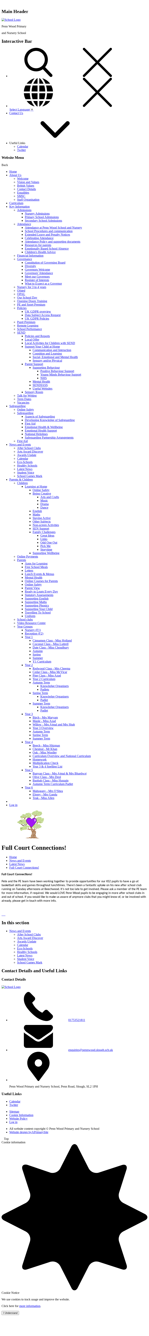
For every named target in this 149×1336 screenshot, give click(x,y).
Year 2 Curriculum (44, 679)
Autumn (38, 651)
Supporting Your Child (39, 609)
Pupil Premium (26, 322)
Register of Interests (37, 280)
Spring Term (40, 693)
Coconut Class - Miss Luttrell (50, 644)
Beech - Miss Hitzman (46, 745)
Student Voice (25, 472)
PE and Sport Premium (31, 304)
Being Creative (42, 493)
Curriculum (16, 203)
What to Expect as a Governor (43, 283)
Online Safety (25, 409)
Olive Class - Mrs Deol (47, 777)
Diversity (30, 266)
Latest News (24, 469)
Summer (38, 658)
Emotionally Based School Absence (47, 248)
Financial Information (30, 255)
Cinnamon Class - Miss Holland (52, 640)
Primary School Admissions (42, 217)
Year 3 (29, 714)
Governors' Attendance (39, 273)
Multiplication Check (45, 763)
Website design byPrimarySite (28, 1132)
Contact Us (16, 113)
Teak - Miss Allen (43, 798)
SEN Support (41, 528)
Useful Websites (42, 388)
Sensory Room (34, 392)
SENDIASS (40, 385)
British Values (25, 185)
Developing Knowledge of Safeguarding (50, 420)
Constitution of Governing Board (45, 262)
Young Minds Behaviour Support (60, 374)
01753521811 (76, 1020)
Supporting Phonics (37, 605)
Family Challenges (44, 532)
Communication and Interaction (52, 350)
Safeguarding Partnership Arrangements (49, 437)
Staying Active (42, 518)
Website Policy (18, 1118)
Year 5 (29, 770)
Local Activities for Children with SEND (50, 343)
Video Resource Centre (31, 623)
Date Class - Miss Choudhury (51, 647)
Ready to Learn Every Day (41, 591)
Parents (21, 560)
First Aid (30, 423)
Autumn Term (41, 682)
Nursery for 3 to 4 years (31, 287)
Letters (29, 570)
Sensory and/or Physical (47, 360)
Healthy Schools (27, 465)
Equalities (23, 192)
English (37, 511)
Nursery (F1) (33, 630)
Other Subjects (42, 521)
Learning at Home (36, 486)
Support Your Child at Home (42, 346)
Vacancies (23, 402)
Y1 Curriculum (42, 661)
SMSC (21, 196)
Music (44, 500)
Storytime (46, 549)
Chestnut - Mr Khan (45, 749)
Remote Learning (27, 325)
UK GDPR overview (38, 311)
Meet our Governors (37, 276)
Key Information (19, 206)
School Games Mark (29, 476)
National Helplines (36, 434)
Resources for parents (38, 245)
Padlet (44, 700)
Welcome (23, 178)
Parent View (32, 588)
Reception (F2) (34, 633)
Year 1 (29, 637)
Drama (44, 504)
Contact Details (26, 189)
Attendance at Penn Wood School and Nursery (53, 227)
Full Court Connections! (24, 867)
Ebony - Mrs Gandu (45, 794)
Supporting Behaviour (46, 367)
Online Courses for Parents (41, 581)
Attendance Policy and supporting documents (52, 241)
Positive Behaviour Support (57, 371)
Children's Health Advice (40, 252)
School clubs (25, 619)
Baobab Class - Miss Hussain (50, 780)
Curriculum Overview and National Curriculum (62, 756)
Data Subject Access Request (43, 315)
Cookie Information (21, 1115)
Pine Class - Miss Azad (47, 675)
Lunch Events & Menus (39, 574)
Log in (13, 805)
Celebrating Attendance (39, 238)
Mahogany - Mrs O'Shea (48, 791)
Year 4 (29, 742)
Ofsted (21, 290)
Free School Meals (36, 567)
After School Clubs (29, 448)
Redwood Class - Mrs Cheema (51, 668)
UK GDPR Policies (37, 318)
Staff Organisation (28, 199)
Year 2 (29, 665)
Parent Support (34, 364)
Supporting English (37, 598)
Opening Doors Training (32, 301)
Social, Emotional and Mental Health (55, 357)
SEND (21, 332)
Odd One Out (48, 542)
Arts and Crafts (49, 497)
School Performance (29, 329)
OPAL (21, 294)
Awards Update (26, 455)
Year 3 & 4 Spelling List (47, 766)
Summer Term (41, 703)
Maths (36, 514)
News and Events (20, 444)
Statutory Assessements (39, 595)
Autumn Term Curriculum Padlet (53, 784)
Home (13, 171)
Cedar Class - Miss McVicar (50, 672)
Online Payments (27, 556)
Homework (40, 759)
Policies (22, 308)
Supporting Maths (36, 602)
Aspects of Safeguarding (40, 416)
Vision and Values (28, 182)
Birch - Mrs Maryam (45, 717)
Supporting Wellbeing (46, 553)
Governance (24, 259)
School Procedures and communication (49, 231)
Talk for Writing (27, 395)
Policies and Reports (37, 336)
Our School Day (27, 297)
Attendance (24, 224)
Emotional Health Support (41, 430)
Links (43, 539)
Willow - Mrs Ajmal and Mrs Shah (54, 724)
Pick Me (45, 546)
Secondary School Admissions (43, 220)
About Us (15, 175)
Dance (44, 507)
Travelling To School (38, 612)
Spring (37, 654)
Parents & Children (21, 479)
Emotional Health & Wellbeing (44, 427)
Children (22, 483)
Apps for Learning (36, 563)
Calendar (22, 146)
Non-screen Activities (46, 525)
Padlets (44, 689)
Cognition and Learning (47, 353)
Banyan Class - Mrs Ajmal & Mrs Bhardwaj (60, 773)
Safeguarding (17, 406)
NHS (43, 378)
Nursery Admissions (37, 213)
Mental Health (41, 381)
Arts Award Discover (30, 451)
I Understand (10, 1313)
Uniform (30, 616)
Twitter (21, 150)
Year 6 (29, 787)
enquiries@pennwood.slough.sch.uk (90, 1050)
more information (29, 1306)
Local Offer (32, 339)
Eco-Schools (25, 462)
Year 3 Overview (43, 728)
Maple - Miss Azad (44, 721)
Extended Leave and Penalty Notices (47, 234)
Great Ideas (47, 535)
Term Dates (24, 399)
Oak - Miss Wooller (45, 752)
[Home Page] (11, 19)
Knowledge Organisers (54, 686)
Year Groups (25, 626)
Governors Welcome (37, 269)
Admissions (24, 210)
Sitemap (14, 1111)
